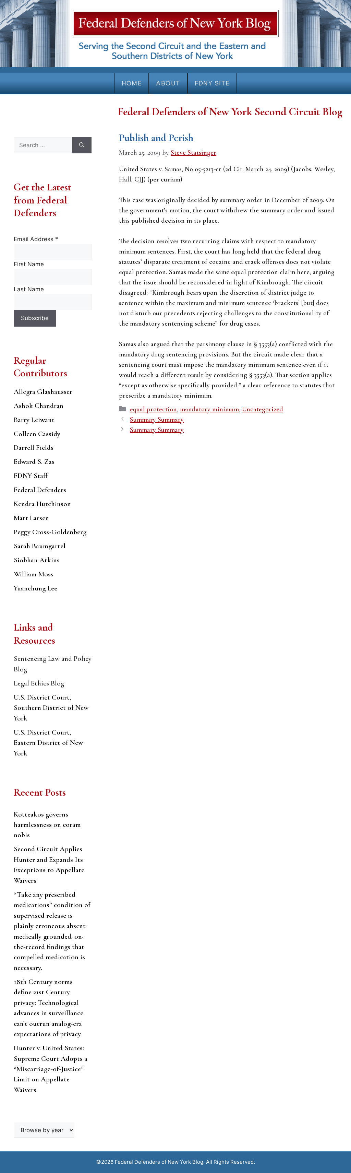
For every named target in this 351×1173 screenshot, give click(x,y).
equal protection (153, 409)
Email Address (36, 239)
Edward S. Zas (34, 461)
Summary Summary (157, 419)
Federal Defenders (40, 489)
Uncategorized (262, 409)
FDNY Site (212, 83)
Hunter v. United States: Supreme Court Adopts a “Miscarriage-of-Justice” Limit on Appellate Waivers (50, 1069)
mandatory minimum (209, 409)
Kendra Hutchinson (42, 504)
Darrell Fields (33, 447)
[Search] (82, 145)
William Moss (33, 574)
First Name (29, 264)
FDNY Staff (31, 475)
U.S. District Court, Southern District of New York (51, 708)
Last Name (29, 289)
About (168, 83)
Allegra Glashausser (43, 391)
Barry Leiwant (34, 419)
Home (132, 83)
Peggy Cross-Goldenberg (50, 532)
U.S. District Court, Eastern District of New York (48, 743)
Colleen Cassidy (37, 434)
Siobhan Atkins (37, 560)
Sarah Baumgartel (39, 546)
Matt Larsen (31, 518)
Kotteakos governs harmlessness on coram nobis (47, 825)
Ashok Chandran (38, 405)
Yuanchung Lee (35, 588)
